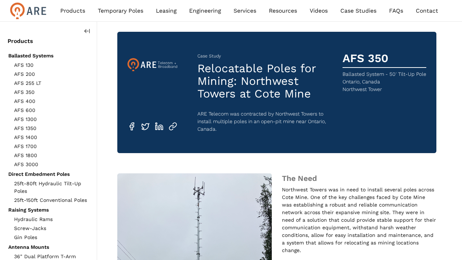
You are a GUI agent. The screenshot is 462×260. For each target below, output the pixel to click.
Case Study (209, 55)
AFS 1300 (25, 119)
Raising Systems (28, 210)
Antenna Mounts (28, 247)
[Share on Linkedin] (159, 126)
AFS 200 (24, 74)
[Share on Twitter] (145, 126)
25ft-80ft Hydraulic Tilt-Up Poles (47, 187)
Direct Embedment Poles (39, 174)
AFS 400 (24, 101)
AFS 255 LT (27, 83)
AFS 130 (24, 65)
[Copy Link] (173, 126)
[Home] (28, 11)
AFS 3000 (26, 164)
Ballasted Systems (30, 55)
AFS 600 (24, 110)
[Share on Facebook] (131, 126)
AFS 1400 (25, 137)
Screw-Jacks (30, 228)
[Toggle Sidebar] (87, 31)
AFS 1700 (25, 146)
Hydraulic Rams (33, 219)
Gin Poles (25, 237)
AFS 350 (24, 92)
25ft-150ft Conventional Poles (50, 200)
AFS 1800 (25, 155)
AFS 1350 (25, 128)
